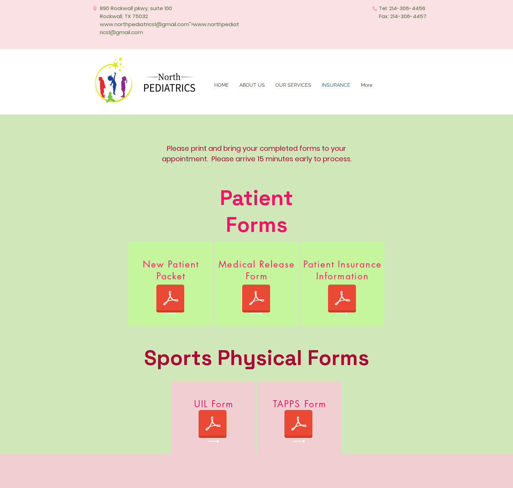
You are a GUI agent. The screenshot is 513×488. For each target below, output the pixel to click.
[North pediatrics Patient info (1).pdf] (342, 299)
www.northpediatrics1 (128, 24)
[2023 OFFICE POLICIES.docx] (170, 299)
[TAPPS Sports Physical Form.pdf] (298, 424)
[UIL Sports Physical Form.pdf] (212, 424)
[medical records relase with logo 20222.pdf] (256, 299)
